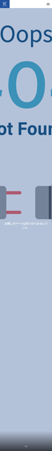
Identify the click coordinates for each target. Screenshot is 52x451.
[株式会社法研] (5, 4)
